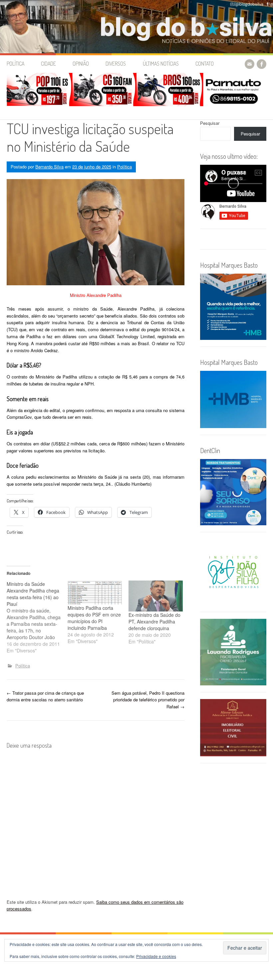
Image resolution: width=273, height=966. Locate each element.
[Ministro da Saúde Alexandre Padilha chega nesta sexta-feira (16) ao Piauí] (37, 617)
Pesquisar (209, 123)
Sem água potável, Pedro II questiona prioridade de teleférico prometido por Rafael (148, 700)
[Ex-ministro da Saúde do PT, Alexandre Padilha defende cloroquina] (156, 596)
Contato (204, 63)
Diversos (116, 63)
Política (15, 63)
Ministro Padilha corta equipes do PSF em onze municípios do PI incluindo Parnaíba (94, 617)
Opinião (81, 63)
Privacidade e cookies (156, 956)
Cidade (48, 63)
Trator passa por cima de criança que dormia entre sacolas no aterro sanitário (45, 696)
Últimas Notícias (161, 63)
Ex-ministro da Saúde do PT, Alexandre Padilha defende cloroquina (154, 621)
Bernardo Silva (49, 166)
